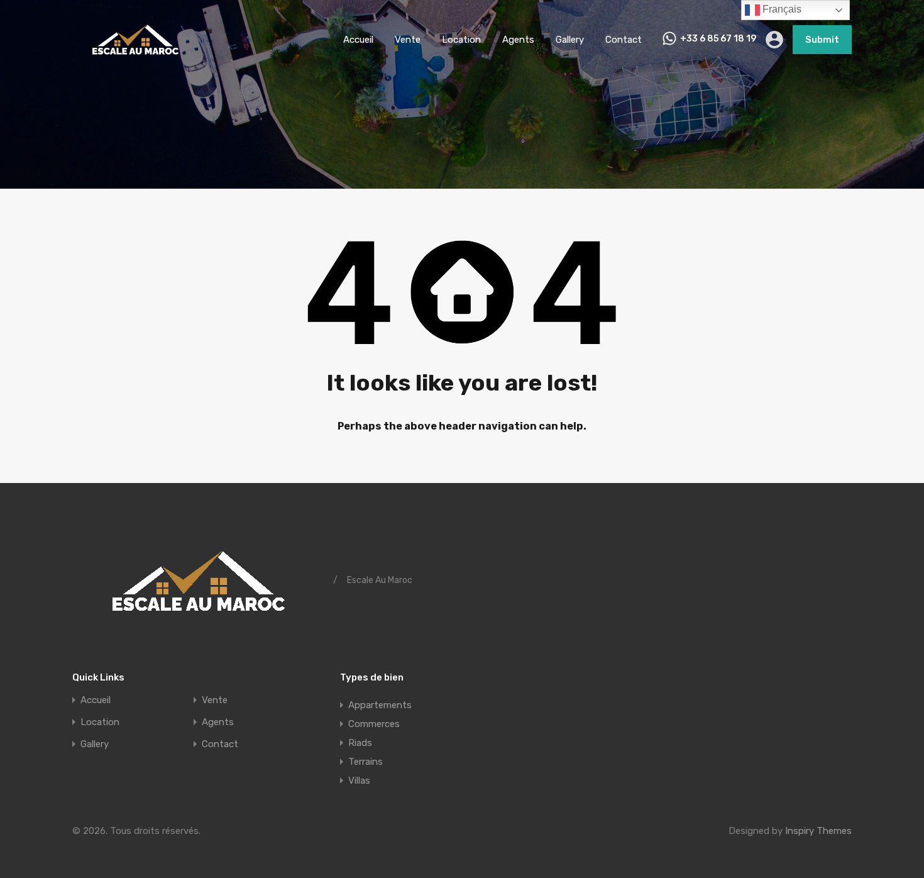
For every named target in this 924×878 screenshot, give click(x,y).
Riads (360, 742)
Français (780, 9)
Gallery (570, 39)
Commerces (374, 724)
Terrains (365, 761)
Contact (623, 39)
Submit (822, 39)
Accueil (358, 39)
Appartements (380, 705)
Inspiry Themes (818, 830)
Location (461, 39)
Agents (518, 39)
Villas (359, 780)
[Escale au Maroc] (135, 60)
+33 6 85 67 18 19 (718, 39)
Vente (408, 39)
